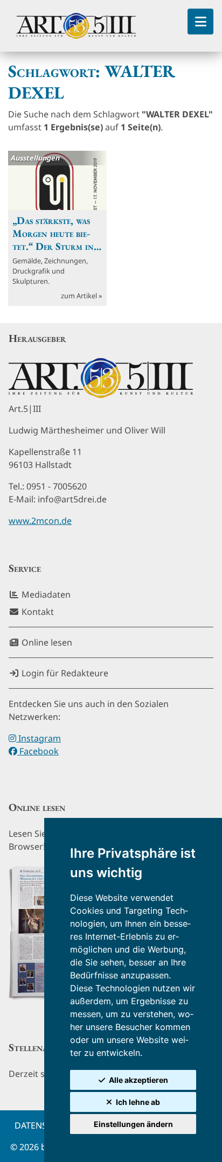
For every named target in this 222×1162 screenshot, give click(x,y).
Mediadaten (45, 594)
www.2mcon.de (40, 521)
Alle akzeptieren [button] (138, 1079)
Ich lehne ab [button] (138, 1102)
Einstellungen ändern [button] (133, 1124)
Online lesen (45, 642)
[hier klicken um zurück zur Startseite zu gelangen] (76, 26)
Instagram (38, 738)
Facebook (38, 751)
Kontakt (36, 612)
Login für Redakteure (63, 673)
